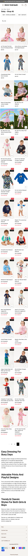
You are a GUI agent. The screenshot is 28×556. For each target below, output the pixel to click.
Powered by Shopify (14, 554)
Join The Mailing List (5, 540)
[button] (25, 5)
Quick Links (3, 533)
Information (3, 537)
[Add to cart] (12, 43)
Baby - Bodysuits (22, 14)
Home (2, 9)
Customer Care (4, 530)
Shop (2, 527)
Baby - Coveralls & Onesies (9, 14)
